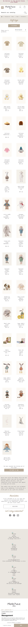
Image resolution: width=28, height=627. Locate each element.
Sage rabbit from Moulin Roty (7, 379)
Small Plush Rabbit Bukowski (21, 298)
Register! (15, 506)
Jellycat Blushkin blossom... (7, 161)
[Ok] (25, 12)
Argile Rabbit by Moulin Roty (21, 379)
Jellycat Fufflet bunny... (21, 55)
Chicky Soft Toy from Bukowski (21, 82)
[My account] (20, 7)
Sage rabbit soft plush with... (21, 325)
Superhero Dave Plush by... (21, 406)
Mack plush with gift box (21, 188)
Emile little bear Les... (7, 351)
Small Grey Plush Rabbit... (7, 325)
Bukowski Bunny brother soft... (21, 243)
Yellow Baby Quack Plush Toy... (21, 108)
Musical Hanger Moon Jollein (7, 433)
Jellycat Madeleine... (7, 134)
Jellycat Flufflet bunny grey (7, 82)
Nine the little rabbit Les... (21, 352)
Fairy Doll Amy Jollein (7, 458)
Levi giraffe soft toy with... (7, 188)
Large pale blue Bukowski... (7, 242)
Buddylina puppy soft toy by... (7, 298)
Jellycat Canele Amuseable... (21, 135)
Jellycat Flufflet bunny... (7, 55)
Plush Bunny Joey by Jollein (21, 433)
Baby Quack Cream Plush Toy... (7, 108)
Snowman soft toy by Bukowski (21, 216)
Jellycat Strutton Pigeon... (21, 161)
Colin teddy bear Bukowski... (7, 216)
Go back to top (14, 470)
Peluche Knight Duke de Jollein (7, 406)
